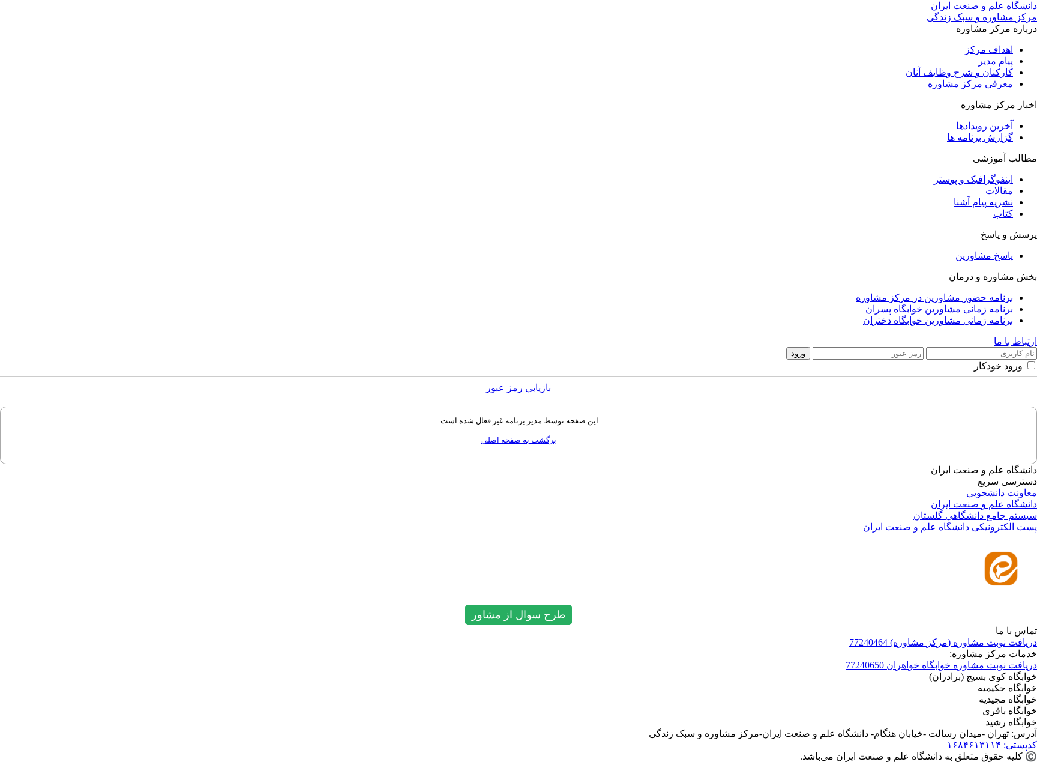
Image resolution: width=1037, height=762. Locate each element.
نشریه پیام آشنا (983, 202)
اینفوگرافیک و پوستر (973, 179)
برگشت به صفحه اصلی (518, 439)
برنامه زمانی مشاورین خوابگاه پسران (939, 309)
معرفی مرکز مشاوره (970, 84)
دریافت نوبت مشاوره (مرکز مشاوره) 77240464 (943, 642)
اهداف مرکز (989, 49)
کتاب (1003, 213)
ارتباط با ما (1015, 341)
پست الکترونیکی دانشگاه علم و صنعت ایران (950, 527)
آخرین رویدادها (984, 126)
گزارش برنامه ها (980, 137)
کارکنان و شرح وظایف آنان (959, 72)
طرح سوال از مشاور (518, 615)
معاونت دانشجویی (1001, 493)
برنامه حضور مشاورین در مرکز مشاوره (934, 297)
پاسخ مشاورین (984, 255)
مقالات (999, 191)
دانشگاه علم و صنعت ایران (984, 504)
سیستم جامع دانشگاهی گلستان (975, 515)
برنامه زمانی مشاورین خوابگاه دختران (938, 320)
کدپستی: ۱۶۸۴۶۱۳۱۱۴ (992, 745)
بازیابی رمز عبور (518, 388)
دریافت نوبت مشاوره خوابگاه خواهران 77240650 (941, 665)
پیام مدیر (995, 61)
